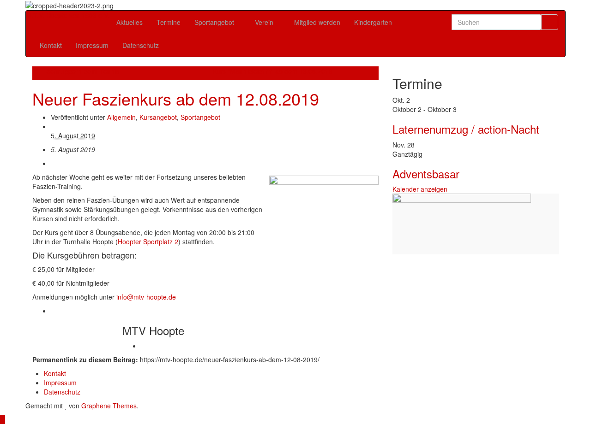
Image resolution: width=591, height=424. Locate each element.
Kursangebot (158, 117)
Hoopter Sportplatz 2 (148, 241)
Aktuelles (129, 22)
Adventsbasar (425, 173)
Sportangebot (215, 22)
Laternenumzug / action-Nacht (465, 129)
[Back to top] (2, 419)
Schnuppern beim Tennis (82, 71)
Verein (265, 22)
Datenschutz (140, 45)
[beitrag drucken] (53, 163)
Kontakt (51, 45)
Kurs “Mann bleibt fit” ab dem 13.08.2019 (272, 71)
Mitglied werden (317, 22)
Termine (169, 22)
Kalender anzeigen (419, 189)
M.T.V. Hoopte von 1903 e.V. (67, 15)
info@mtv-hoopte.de (146, 296)
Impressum (92, 45)
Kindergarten (373, 22)
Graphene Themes (109, 405)
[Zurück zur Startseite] (116, 4)
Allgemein (121, 117)
